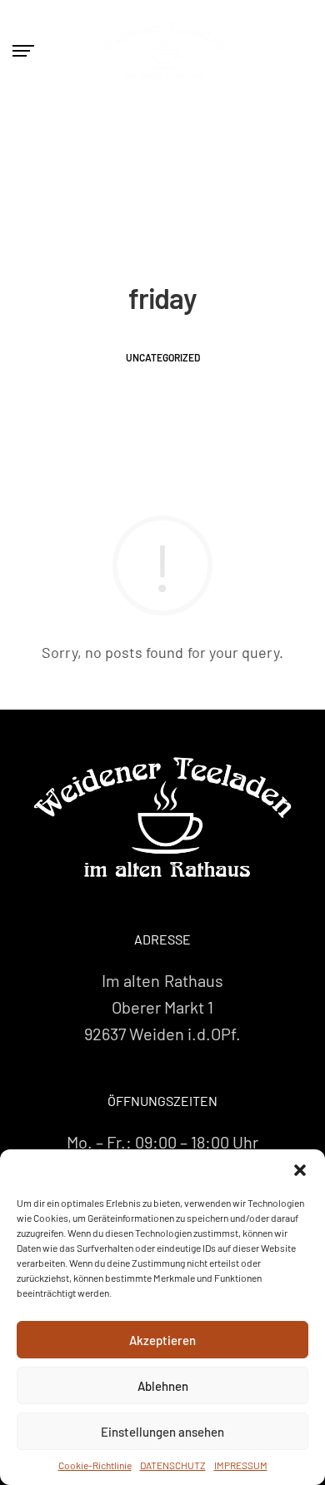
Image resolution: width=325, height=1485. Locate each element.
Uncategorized (163, 357)
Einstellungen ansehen (162, 1431)
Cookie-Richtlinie (95, 1465)
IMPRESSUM (241, 1465)
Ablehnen (163, 1385)
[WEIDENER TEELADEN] (162, 817)
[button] (300, 1170)
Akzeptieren (162, 1340)
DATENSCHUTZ (173, 1465)
